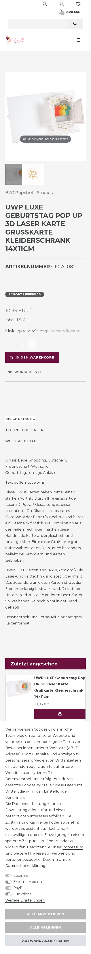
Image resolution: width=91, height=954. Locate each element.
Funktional (23, 894)
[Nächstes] (82, 116)
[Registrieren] (62, 4)
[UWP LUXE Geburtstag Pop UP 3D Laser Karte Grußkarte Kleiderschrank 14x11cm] (16, 175)
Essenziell (21, 875)
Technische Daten (24, 430)
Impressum (73, 847)
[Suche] (75, 24)
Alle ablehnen (45, 927)
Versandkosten (65, 331)
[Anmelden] (45, 4)
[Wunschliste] (78, 4)
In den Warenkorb (35, 357)
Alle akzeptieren (45, 914)
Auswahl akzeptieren (45, 941)
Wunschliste (28, 372)
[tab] (20, 419)
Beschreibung (20, 419)
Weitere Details (22, 441)
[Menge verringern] (32, 344)
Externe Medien (27, 882)
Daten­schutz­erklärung (25, 866)
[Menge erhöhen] (24, 344)
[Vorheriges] (8, 116)
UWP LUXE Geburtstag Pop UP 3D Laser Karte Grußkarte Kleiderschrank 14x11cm (59, 687)
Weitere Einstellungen (25, 900)
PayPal (19, 888)
